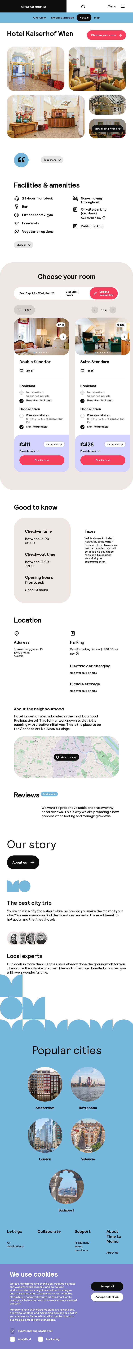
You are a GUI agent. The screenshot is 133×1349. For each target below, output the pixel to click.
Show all (21, 244)
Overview (39, 17)
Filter (27, 310)
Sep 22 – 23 (52, 444)
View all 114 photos (106, 128)
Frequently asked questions (82, 1246)
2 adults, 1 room (72, 293)
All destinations (15, 1244)
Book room (42, 460)
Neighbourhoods (62, 17)
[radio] (21, 392)
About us (19, 862)
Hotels (84, 17)
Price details (27, 450)
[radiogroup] (41, 396)
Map (97, 17)
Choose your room (103, 35)
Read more (49, 159)
